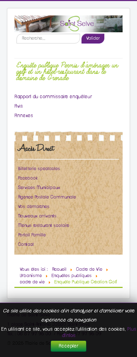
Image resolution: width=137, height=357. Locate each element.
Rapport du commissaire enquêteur (53, 96)
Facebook (28, 178)
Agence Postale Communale (47, 197)
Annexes (23, 115)
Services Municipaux (39, 188)
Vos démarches (34, 206)
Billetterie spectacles (39, 169)
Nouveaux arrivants (37, 216)
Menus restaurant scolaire (43, 225)
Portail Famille (32, 235)
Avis (18, 106)
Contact (26, 244)
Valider (93, 38)
